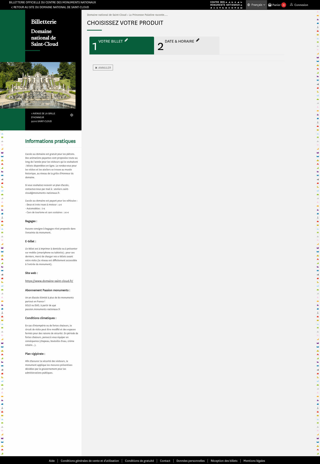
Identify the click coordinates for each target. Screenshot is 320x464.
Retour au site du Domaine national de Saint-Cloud (51, 7)
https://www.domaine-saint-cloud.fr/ (49, 281)
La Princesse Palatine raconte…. (148, 15)
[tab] (121, 45)
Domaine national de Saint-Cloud (106, 15)
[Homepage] (226, 5)
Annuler (104, 68)
